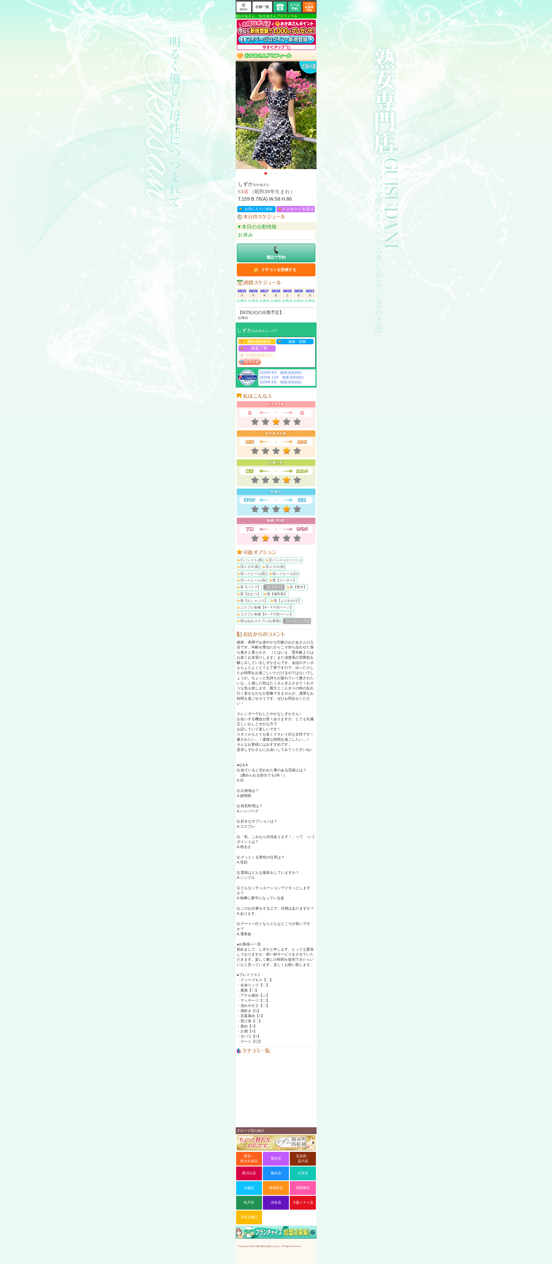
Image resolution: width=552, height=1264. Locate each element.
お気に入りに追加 (258, 209)
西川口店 (249, 1173)
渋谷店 (276, 1202)
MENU (244, 9)
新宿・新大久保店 (249, 1158)
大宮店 (303, 1173)
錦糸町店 (276, 1188)
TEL (280, 7)
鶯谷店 (276, 1158)
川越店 (249, 1188)
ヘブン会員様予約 (309, 7)
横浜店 (276, 1173)
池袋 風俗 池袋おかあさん (268, 1246)
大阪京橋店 (249, 1217)
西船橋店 (303, 1188)
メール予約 (294, 7)
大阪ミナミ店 (303, 1202)
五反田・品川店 (303, 1158)
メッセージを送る (297, 209)
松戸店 (249, 1202)
